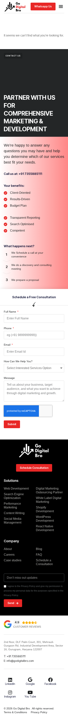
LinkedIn (10, 683)
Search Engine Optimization (14, 496)
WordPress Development (45, 518)
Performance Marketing (12, 505)
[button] (60, 6)
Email (7, 344)
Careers (9, 554)
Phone (8, 328)
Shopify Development (45, 509)
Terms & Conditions (15, 712)
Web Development (16, 488)
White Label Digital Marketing (48, 499)
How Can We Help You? (18, 361)
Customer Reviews (27, 626)
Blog (39, 549)
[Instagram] (10, 692)
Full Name (10, 311)
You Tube (30, 696)
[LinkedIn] (10, 679)
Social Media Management (12, 520)
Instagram (10, 696)
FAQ (39, 554)
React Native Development (45, 528)
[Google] (30, 679)
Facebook (50, 683)
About (8, 549)
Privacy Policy (39, 712)
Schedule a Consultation (44, 562)
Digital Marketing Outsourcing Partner (49, 490)
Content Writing (14, 513)
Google (30, 683)
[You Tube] (30, 692)
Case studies (12, 560)
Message (9, 377)
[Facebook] (50, 679)
